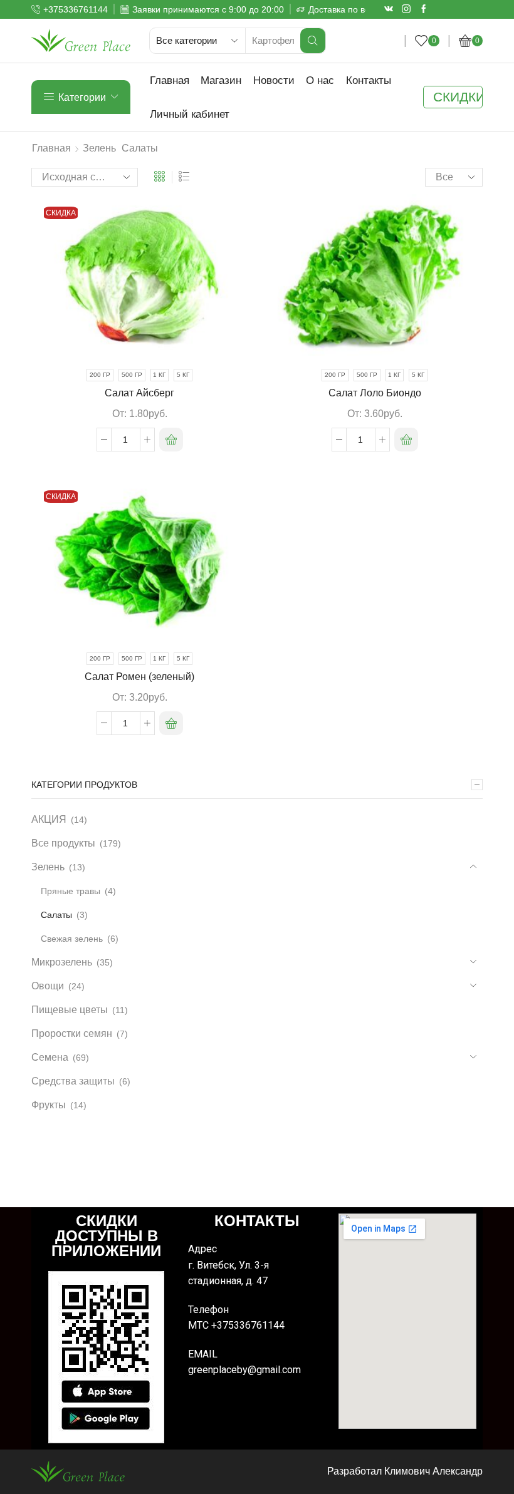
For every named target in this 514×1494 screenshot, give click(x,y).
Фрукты (48, 1105)
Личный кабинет (189, 114)
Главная (169, 80)
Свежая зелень (72, 939)
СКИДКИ (458, 97)
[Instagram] (406, 9)
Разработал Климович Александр (405, 1471)
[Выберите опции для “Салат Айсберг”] (171, 439)
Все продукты (63, 843)
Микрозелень (61, 962)
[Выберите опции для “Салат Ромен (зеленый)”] (171, 723)
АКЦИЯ (48, 819)
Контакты (368, 80)
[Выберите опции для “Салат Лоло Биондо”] (406, 439)
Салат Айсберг (139, 393)
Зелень (99, 148)
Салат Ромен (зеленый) (139, 676)
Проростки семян (71, 1033)
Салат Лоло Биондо (374, 393)
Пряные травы (70, 891)
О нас (320, 80)
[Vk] (388, 9)
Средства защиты (73, 1081)
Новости (274, 80)
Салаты (56, 915)
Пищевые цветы (69, 1009)
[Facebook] (423, 9)
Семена (49, 1057)
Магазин (221, 80)
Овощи (47, 986)
